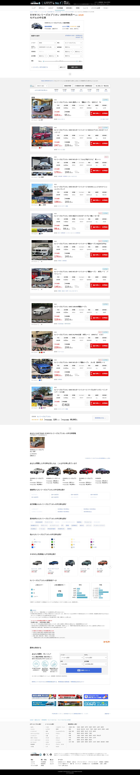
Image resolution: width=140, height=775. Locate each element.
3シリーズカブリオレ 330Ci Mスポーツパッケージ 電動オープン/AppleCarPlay (80, 243)
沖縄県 (107, 741)
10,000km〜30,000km (63, 509)
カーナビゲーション (54, 525)
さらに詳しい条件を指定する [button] (40, 67)
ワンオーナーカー (49, 522)
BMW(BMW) (44, 719)
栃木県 (99, 729)
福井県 (94, 731)
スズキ (47, 742)
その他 (94, 547)
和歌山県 (99, 735)
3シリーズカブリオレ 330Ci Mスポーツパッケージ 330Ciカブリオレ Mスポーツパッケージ (81, 131)
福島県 (102, 727)
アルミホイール (88, 522)
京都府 (86, 735)
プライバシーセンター (93, 761)
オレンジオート (61, 119)
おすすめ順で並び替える (41, 90)
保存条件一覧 (79, 37)
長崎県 (86, 741)
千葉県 (91, 729)
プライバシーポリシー (82, 761)
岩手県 (86, 727)
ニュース (85, 8)
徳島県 (78, 739)
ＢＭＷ (34, 416)
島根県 (82, 737)
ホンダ (47, 733)
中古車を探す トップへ (57, 713)
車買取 (78, 8)
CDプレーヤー (44, 525)
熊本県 (90, 741)
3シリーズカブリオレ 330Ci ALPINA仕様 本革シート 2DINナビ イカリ (78, 334)
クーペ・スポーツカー (35, 740)
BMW (57, 729)
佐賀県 (82, 741)
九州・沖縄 (71, 741)
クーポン (103, 119)
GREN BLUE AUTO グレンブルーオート (68, 291)
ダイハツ (48, 744)
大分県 (94, 741)
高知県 (90, 739)
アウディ (58, 733)
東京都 (78, 729)
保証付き (82, 525)
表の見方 (34, 610)
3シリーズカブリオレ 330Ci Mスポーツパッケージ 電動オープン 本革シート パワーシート (81, 273)
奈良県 (94, 735)
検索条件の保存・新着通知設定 (74, 35)
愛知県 (78, 733)
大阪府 (78, 735)
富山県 (86, 731)
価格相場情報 (48, 26)
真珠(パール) (37, 542)
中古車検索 (60, 8)
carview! (31, 11)
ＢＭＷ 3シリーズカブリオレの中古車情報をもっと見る (98, 458)
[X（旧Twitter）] (47, 754)
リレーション (61, 351)
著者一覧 (72, 763)
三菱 (47, 735)
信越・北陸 (71, 731)
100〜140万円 (54, 494)
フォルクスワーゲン (60, 731)
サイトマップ (78, 763)
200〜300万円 (74, 494)
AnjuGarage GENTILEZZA (64, 323)
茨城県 (95, 729)
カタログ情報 (65, 26)
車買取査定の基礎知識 (63, 681)
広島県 (90, 737)
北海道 (78, 727)
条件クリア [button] (62, 67)
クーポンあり (42, 528)
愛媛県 (86, 739)
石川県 (90, 731)
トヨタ (47, 727)
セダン (32, 727)
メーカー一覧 (43, 11)
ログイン (96, 2)
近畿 (70, 735)
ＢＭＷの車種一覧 (50, 11)
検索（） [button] (74, 67)
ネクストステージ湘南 (63, 206)
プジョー (58, 740)
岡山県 (86, 737)
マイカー (105, 8)
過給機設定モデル (35, 525)
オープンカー (34, 742)
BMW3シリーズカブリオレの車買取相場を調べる (44, 681)
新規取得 (101, 2)
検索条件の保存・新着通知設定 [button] (84, 85)
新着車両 (69, 528)
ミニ (57, 735)
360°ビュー (42, 8)
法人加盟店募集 (94, 763)
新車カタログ (37, 719)
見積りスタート (85, 670)
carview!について (62, 761)
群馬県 (103, 729)
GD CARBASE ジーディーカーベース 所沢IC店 (69, 233)
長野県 (82, 731)
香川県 (82, 739)
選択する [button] (67, 47)
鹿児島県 (103, 741)
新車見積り (69, 8)
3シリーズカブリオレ (44, 416)
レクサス (48, 729)
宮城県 (90, 727)
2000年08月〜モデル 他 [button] (45, 47)
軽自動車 (33, 744)
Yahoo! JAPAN (107, 2)
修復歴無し (79, 522)
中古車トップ (36, 11)
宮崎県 (98, 741)
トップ (33, 8)
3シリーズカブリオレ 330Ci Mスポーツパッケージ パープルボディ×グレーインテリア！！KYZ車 (81, 391)
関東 (70, 729)
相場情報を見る (99, 418)
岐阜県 (82, 733)
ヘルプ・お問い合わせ (63, 765)
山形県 (98, 727)
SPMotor (60, 379)
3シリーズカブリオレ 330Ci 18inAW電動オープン (70, 306)
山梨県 (107, 729)
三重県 (90, 733)
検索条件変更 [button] (67, 85)
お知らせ (74, 761)
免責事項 (106, 761)
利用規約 (101, 761)
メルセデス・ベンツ (60, 727)
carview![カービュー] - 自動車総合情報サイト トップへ (76, 713)
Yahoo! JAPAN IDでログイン (47, 80)
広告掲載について (86, 763)
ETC (62, 525)
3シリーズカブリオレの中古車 (67, 11)
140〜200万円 (54, 497)
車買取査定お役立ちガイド (77, 681)
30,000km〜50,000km (63, 511)
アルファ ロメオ (60, 744)
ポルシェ (58, 737)
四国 (70, 739)
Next (110, 566)
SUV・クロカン (34, 737)
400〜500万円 (94, 494)
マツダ (47, 737)
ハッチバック (34, 731)
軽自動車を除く (61, 528)
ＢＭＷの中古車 (58, 11)
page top (107, 713)
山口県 (94, 737)
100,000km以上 (88, 511)
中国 (70, 737)
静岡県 (86, 733)
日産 (47, 731)
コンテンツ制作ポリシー (63, 763)
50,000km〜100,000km (90, 509)
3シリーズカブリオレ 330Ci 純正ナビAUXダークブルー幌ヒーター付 (76, 216)
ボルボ (57, 746)
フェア (106, 119)
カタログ (50, 8)
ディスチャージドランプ (99, 525)
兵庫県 (82, 735)
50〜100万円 (35, 497)
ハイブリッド (34, 735)
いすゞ (47, 746)
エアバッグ (88, 525)
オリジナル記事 (95, 8)
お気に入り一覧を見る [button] (103, 85)
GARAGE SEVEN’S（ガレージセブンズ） (67, 176)
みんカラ (52, 763)
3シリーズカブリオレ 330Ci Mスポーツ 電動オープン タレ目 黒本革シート (79, 362)
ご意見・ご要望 (103, 763)
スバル (47, 740)
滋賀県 (90, 735)
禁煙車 (67, 525)
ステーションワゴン (35, 733)
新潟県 (78, 731)
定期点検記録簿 (39, 522)
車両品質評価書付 (51, 528)
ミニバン (33, 729)
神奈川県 (83, 729)
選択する (67, 56)
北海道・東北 (72, 727)
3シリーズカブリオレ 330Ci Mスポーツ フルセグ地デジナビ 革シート (77, 159)
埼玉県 (87, 729)
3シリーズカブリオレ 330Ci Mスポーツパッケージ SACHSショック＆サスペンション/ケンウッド (80, 188)
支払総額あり (34, 528)
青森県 (82, 727)
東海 (70, 733)
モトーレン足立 (61, 149)
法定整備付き (74, 525)
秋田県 (94, 727)
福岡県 (78, 741)
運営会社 (69, 761)
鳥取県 (78, 737)
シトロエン (58, 742)
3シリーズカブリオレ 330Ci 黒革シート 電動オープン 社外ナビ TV (77, 102)
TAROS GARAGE (62, 260)
